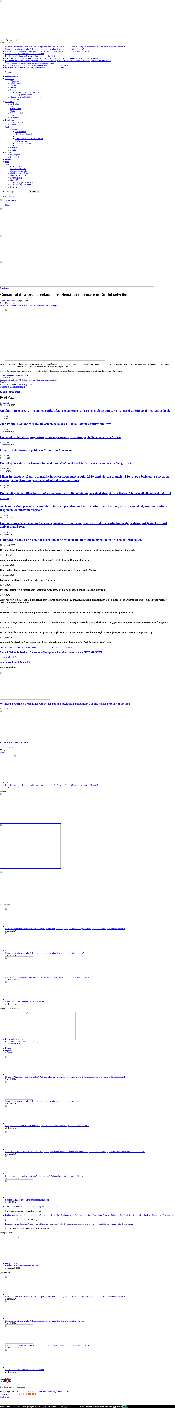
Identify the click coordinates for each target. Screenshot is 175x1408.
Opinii (17, 136)
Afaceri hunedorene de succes (27, 92)
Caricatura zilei (16, 166)
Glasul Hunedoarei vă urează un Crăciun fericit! (24, 54)
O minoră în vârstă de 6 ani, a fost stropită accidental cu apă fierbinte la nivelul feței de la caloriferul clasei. (71, 539)
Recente (8, 1048)
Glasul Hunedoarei (7, 301)
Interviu (13, 115)
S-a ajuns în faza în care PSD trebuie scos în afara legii (27, 1200)
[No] (128, 1407)
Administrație (15, 83)
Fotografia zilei (16, 178)
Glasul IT (14, 180)
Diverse (13, 88)
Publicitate (14, 99)
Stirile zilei (14, 157)
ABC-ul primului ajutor (19, 104)
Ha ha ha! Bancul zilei (19, 175)
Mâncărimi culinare (18, 168)
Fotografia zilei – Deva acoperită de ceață (22, 1266)
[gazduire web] (24, 1395)
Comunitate (9, 102)
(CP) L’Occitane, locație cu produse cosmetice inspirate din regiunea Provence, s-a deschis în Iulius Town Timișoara (52, 58)
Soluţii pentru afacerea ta (25, 95)
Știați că (13, 187)
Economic (14, 90)
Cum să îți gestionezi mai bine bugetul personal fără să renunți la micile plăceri (36, 65)
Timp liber (9, 164)
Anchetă (13, 85)
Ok (124, 1407)
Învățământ (14, 118)
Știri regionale (16, 155)
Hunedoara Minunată (24, 134)
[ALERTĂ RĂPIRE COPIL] (25, 737)
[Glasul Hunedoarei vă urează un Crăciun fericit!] (19, 999)
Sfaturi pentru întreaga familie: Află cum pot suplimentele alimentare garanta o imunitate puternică (44, 49)
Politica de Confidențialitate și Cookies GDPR (51, 1391)
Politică (8, 159)
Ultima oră (14, 81)
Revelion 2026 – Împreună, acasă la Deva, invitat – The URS (30, 56)
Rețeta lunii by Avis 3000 (20, 185)
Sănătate (13, 148)
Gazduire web (5, 1395)
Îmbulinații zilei (16, 113)
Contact (8, 72)
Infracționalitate (16, 122)
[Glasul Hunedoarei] (8, 200)
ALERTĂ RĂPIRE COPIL (14, 742)
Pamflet (18, 145)
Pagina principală (12, 76)
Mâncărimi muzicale (18, 171)
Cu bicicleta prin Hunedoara (21, 173)
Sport (7, 162)
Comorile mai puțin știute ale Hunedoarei (26, 97)
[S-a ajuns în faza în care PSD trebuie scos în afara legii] (19, 1197)
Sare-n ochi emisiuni (23, 143)
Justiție (13, 125)
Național (8, 152)
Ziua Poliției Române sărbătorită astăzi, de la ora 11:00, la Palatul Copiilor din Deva (55, 423)
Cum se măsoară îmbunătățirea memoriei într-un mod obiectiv (30, 63)
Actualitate (9, 78)
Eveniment (9, 120)
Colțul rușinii (15, 108)
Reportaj (13, 129)
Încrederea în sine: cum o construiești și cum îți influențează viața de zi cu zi (35, 67)
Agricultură (14, 106)
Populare (8, 1050)
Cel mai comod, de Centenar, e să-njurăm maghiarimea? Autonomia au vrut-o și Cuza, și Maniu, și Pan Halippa (50, 1176)
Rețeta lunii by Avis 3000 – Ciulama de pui (22, 1041)
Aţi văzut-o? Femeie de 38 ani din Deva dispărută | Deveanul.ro (31, 1206)
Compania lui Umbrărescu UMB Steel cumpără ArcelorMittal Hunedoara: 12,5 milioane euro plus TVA (47, 51)
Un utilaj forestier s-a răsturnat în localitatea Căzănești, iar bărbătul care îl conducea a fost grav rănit (67, 463)
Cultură (13, 111)
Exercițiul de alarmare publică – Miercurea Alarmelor (36, 450)
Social (7, 127)
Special (13, 150)
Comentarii (9, 1053)
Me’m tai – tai (21, 141)
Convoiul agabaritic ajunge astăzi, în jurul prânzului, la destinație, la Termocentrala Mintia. (60, 437)
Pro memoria (20, 132)
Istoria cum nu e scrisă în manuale (29, 138)
